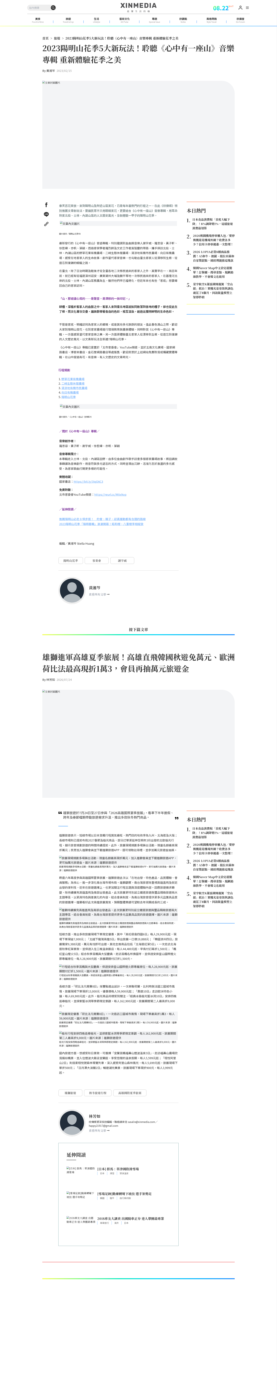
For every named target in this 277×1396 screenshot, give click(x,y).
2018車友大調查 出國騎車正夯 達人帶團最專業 (130, 1218)
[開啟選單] (247, 8)
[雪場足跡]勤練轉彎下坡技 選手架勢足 (124, 1193)
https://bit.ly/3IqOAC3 (88, 481)
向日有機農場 (70, 392)
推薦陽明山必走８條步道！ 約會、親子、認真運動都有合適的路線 (102, 519)
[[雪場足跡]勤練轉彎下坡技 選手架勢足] (81, 1202)
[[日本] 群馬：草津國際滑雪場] (81, 1177)
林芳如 (50, 679)
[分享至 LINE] (46, 214)
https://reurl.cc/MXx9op (110, 494)
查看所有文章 (97, 594)
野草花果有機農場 (72, 379)
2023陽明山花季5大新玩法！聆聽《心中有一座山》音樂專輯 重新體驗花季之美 (121, 38)
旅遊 (57, 38)
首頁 (45, 38)
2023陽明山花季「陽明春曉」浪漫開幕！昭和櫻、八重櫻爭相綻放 (101, 524)
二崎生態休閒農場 (72, 383)
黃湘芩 (50, 70)
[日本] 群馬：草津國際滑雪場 (118, 1169)
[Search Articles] (53, 7)
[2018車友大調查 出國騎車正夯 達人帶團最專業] (81, 1227)
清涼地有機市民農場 (74, 388)
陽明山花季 (68, 397)
